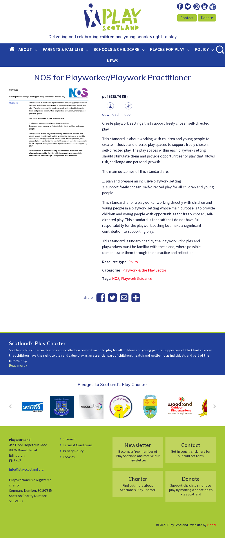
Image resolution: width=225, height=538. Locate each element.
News (112, 60)
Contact (187, 17)
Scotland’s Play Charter (37, 343)
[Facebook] (101, 297)
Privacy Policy (73, 451)
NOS (115, 278)
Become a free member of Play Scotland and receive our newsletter (138, 452)
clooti (211, 525)
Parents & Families (63, 49)
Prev (12, 407)
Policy (202, 49)
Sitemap (69, 439)
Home (14, 49)
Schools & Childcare (116, 49)
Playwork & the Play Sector (144, 270)
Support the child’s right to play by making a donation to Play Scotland (191, 486)
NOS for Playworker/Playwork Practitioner (112, 77)
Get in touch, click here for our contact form (190, 450)
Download (110, 114)
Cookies (69, 457)
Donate (207, 17)
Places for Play (167, 49)
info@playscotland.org (26, 469)
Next (212, 407)
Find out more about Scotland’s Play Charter (137, 484)
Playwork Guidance (136, 278)
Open (128, 114)
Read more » (18, 365)
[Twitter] (112, 297)
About (25, 49)
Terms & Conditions (78, 445)
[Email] (124, 297)
